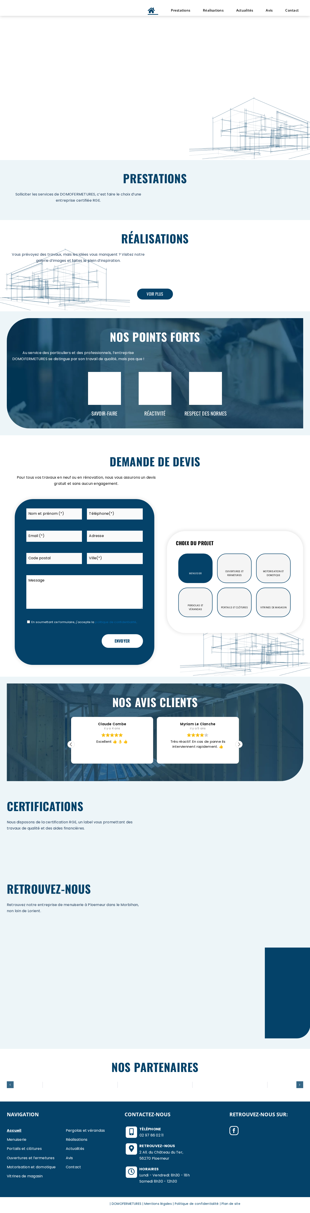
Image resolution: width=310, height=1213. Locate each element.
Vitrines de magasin (25, 1176)
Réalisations (77, 1139)
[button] (239, 744)
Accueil (14, 1130)
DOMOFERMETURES (126, 1203)
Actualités (75, 1148)
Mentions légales (158, 1203)
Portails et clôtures (24, 1148)
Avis (69, 1158)
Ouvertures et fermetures (30, 1158)
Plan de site (230, 1203)
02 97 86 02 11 (152, 1135)
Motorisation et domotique (31, 1167)
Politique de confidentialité (197, 1203)
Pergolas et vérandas (85, 1130)
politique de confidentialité (115, 622)
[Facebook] (234, 1130)
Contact (73, 1167)
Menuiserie (16, 1139)
